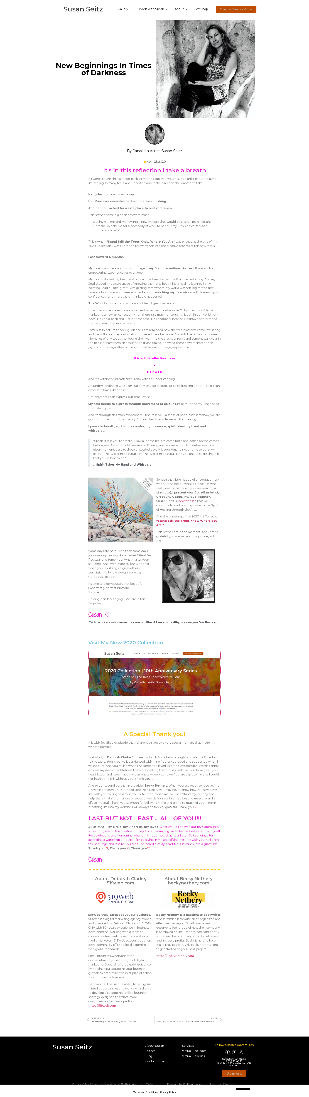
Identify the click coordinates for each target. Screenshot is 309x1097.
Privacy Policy (80, 1084)
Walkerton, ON (155, 1084)
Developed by (212, 1084)
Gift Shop (201, 9)
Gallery (123, 9)
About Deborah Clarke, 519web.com (120, 881)
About (179, 9)
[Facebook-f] (227, 1052)
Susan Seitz (83, 9)
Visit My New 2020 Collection (125, 642)
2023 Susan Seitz (133, 1084)
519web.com (229, 1084)
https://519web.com (102, 1005)
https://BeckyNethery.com (175, 956)
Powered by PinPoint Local (184, 1084)
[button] (236, 9)
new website (187, 501)
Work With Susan (151, 9)
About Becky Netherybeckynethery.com (189, 881)
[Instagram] (241, 1052)
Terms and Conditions (105, 1084)
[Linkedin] (234, 1052)
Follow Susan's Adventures (234, 1045)
